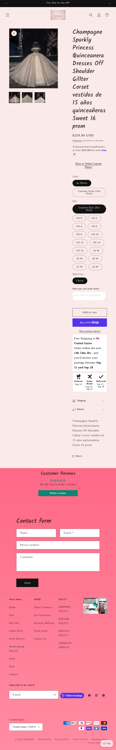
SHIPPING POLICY (65, 609)
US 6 (94, 226)
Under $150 (16, 630)
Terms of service (80, 739)
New (11, 615)
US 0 (79, 218)
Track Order (41, 630)
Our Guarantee (42, 615)
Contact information (97, 743)
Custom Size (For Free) (89, 209)
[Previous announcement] (6, 3)
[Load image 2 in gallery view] (27, 97)
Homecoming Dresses (16, 648)
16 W (96, 250)
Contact (13, 674)
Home (12, 607)
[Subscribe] (54, 695)
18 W (79, 258)
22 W (79, 266)
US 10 (95, 234)
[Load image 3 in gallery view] (39, 97)
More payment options (89, 331)
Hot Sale (14, 623)
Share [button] (79, 456)
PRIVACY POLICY (64, 633)
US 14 (96, 242)
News (12, 658)
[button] (8, 15)
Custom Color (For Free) (89, 192)
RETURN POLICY (64, 621)
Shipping (76, 140)
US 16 (80, 250)
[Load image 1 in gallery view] (14, 97)
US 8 (79, 234)
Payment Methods (44, 623)
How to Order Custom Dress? (89, 165)
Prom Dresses (17, 638)
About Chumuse (43, 607)
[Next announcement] (109, 3)
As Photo (81, 183)
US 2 (94, 218)
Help (12, 666)
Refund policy (45, 739)
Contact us (40, 638)
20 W (95, 258)
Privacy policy (62, 739)
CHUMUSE (28, 739)
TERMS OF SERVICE (65, 645)
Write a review (58, 493)
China (80, 280)
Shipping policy (99, 739)
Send (27, 582)
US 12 (80, 242)
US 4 (79, 226)
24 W (95, 266)
